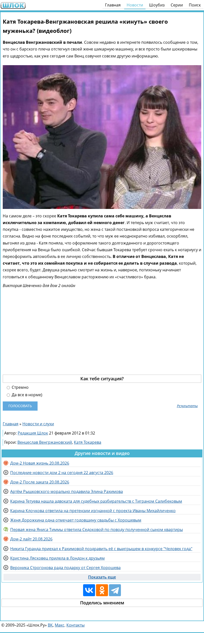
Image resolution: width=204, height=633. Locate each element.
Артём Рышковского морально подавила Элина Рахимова (66, 491)
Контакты (75, 625)
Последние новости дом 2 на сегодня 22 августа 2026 (61, 472)
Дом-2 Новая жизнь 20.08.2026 (39, 463)
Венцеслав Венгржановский (44, 442)
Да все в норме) (26, 394)
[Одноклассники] (102, 590)
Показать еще (102, 577)
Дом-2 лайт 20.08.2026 (31, 539)
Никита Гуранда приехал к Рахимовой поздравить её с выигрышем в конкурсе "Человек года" (101, 548)
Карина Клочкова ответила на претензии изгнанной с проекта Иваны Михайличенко (93, 510)
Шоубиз (157, 5)
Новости (135, 5)
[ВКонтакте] (89, 590)
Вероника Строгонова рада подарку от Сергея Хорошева (65, 567)
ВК (50, 625)
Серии (177, 5)
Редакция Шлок (33, 433)
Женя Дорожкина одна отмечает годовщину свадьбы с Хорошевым (75, 520)
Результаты (187, 406)
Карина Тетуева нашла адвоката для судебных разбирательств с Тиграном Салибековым (96, 501)
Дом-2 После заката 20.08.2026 (39, 482)
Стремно (20, 387)
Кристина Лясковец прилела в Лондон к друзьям (57, 558)
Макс (59, 625)
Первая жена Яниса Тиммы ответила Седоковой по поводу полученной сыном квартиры (96, 529)
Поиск (195, 5)
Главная (113, 5)
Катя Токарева (87, 442)
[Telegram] (115, 590)
